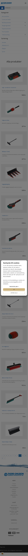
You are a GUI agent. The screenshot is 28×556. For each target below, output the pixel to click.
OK (14, 289)
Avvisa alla (14, 292)
